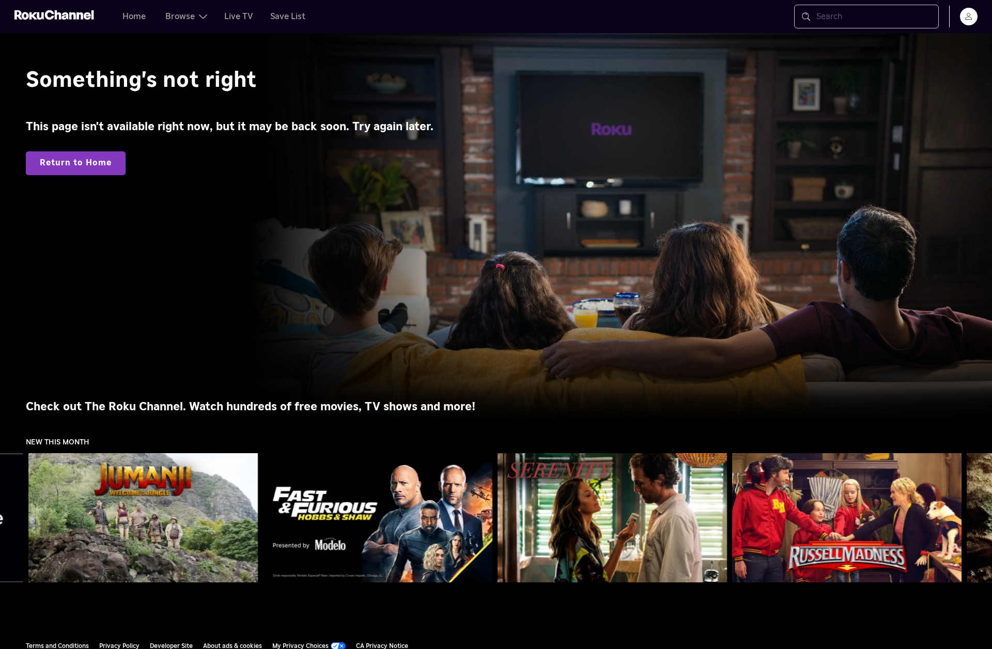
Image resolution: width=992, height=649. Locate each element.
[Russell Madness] (847, 517)
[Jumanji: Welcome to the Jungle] (143, 517)
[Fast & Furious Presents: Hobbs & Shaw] (378, 517)
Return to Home (76, 163)
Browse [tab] (180, 16)
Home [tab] (134, 16)
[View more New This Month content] (979, 518)
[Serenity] (612, 517)
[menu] (969, 16)
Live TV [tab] (238, 16)
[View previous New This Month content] (13, 518)
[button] (145, 517)
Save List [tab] (287, 16)
